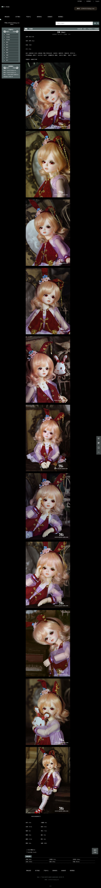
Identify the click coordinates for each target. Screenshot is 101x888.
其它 (7, 60)
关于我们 (80, 1)
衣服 (7, 55)
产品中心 (28, 16)
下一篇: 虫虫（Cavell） (31, 852)
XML (50, 886)
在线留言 (50, 16)
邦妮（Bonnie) (76, 861)
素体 (7, 42)
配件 (7, 47)
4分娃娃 (8, 37)
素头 (7, 44)
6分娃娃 (8, 39)
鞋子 (7, 57)
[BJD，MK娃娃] (5, 3)
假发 (7, 50)
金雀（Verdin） (29, 861)
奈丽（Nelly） (52, 861)
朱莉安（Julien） (77, 859)
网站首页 (7, 16)
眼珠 (7, 52)
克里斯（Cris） (52, 859)
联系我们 (89, 1)
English (97, 1)
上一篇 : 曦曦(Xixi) (30, 849)
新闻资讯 (39, 16)
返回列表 (95, 851)
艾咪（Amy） (29, 859)
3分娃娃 (8, 34)
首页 (84, 29)
